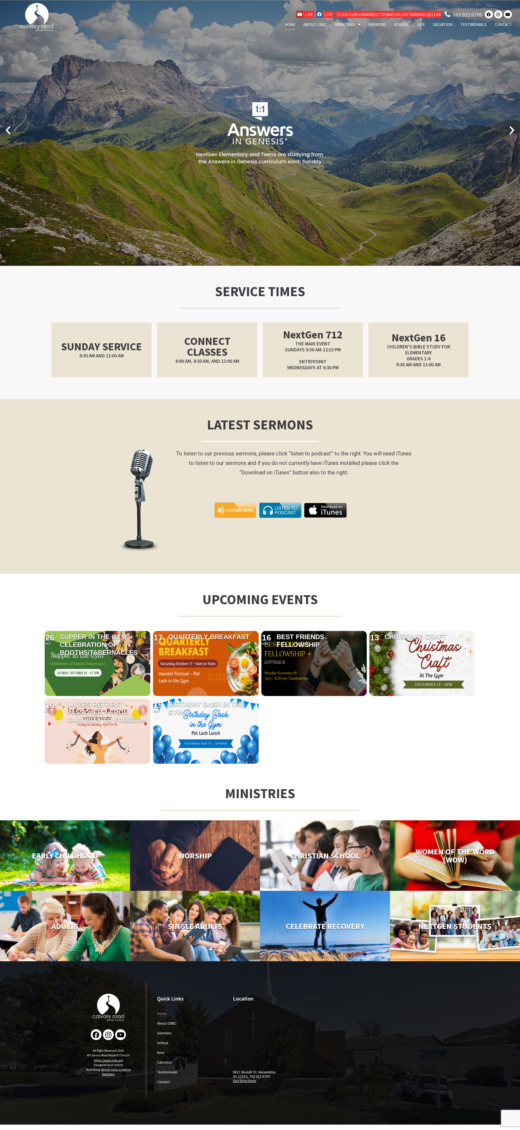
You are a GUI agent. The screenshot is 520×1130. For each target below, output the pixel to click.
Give (421, 24)
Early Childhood (65, 855)
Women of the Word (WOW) (455, 855)
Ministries (345, 24)
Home (290, 24)
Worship (195, 855)
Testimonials (473, 24)
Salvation (442, 24)
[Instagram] (498, 14)
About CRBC (315, 24)
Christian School (325, 855)
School (401, 24)
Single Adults (195, 926)
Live (309, 14)
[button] (8, 130)
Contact (503, 24)
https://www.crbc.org (108, 1060)
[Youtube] (299, 14)
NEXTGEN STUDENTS (455, 926)
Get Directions (244, 1080)
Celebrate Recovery (325, 926)
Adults (65, 926)
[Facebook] (319, 14)
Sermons (377, 24)
